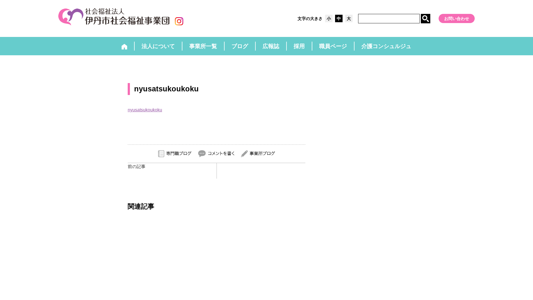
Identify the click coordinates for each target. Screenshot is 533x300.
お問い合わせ (456, 18)
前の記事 (136, 166)
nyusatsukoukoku (145, 110)
